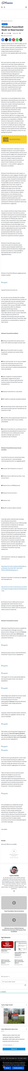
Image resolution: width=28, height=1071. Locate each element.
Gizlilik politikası (18, 1068)
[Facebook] (2, 39)
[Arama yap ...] (2, 7)
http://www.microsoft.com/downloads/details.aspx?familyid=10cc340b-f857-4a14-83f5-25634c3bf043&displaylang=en (13, 568)
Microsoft (10, 21)
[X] (6, 39)
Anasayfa (4, 21)
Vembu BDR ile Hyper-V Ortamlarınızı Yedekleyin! (21, 954)
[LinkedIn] (10, 39)
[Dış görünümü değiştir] (4, 7)
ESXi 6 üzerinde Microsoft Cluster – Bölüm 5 (19, 961)
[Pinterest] (13, 39)
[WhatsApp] (17, 39)
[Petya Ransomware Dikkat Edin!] (7, 944)
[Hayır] (26, 1065)
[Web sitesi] (14, 891)
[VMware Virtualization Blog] (7, 3)
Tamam (7, 1068)
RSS (12, 887)
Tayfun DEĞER (7, 33)
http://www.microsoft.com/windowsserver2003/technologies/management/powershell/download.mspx (14, 588)
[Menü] (26, 7)
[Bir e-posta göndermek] (10, 33)
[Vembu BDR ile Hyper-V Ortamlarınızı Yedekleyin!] (21, 946)
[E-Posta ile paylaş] (20, 39)
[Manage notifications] (4, 1067)
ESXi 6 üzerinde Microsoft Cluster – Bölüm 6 (6, 961)
